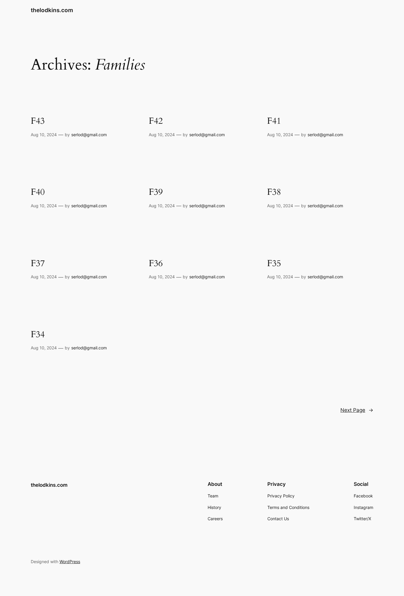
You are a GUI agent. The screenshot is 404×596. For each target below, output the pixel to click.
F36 (156, 263)
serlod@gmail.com (89, 134)
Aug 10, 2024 (44, 134)
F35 (274, 263)
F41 (274, 121)
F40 (38, 192)
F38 (274, 192)
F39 (156, 192)
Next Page (356, 410)
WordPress (69, 561)
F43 (38, 121)
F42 (156, 121)
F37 (38, 263)
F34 (38, 335)
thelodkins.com (52, 10)
